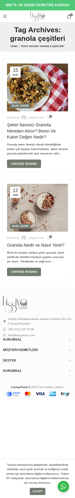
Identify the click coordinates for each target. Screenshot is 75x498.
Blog (15, 105)
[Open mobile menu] (5, 16)
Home (14, 46)
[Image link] (15, 304)
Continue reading (24, 163)
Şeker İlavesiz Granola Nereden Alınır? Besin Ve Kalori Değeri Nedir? (31, 131)
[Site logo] (38, 16)
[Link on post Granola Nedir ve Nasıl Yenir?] (37, 208)
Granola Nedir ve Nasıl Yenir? (35, 245)
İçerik (24, 105)
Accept (38, 491)
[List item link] (37, 329)
